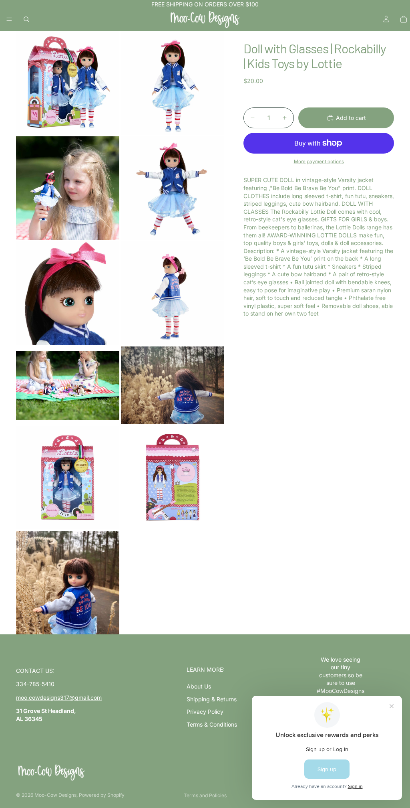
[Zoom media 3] (67, 188)
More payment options (319, 161)
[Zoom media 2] (172, 83)
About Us (199, 686)
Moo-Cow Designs (55, 795)
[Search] (26, 19)
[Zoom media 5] (67, 293)
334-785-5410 (35, 683)
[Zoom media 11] (67, 582)
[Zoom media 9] (67, 477)
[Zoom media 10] (172, 477)
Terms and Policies (205, 795)
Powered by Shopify (102, 795)
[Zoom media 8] (172, 385)
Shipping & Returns (212, 699)
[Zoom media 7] (67, 385)
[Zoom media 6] (172, 293)
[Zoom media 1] (67, 83)
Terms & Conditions (212, 724)
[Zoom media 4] (172, 188)
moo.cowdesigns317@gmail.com (59, 697)
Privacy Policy (205, 711)
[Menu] (9, 19)
